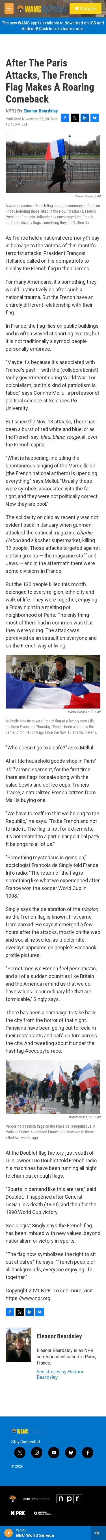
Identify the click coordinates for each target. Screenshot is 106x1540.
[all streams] (98, 1533)
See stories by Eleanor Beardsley (60, 1374)
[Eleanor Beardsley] (18, 1345)
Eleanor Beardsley (40, 111)
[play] (8, 1533)
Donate (88, 8)
